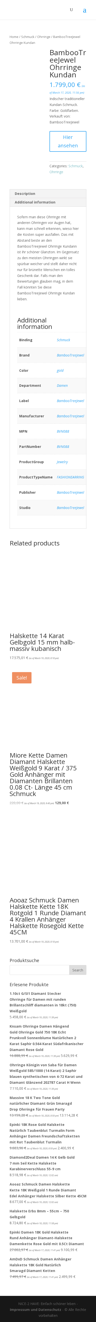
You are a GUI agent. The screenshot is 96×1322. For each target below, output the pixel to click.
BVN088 (63, 431)
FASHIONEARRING (70, 477)
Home (14, 36)
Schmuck (27, 36)
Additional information (35, 202)
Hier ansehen (68, 141)
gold (60, 370)
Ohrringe (43, 36)
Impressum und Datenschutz (35, 1309)
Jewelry (62, 461)
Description (25, 193)
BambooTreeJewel (70, 355)
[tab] (48, 193)
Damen (62, 385)
